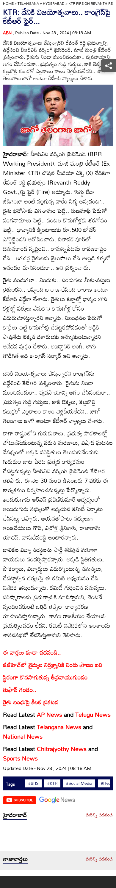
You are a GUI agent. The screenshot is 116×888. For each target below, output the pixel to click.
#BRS (33, 783)
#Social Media (79, 783)
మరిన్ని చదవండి (99, 815)
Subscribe (23, 799)
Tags (10, 784)
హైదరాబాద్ (15, 814)
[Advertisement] (58, 837)
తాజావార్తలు (15, 858)
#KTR (52, 783)
